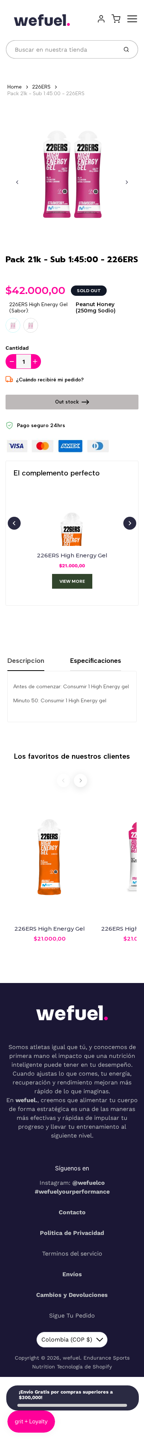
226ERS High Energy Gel (72, 555)
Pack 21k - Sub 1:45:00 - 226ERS (46, 93)
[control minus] (11, 361)
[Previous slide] (17, 182)
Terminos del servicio (72, 1253)
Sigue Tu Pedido (72, 1315)
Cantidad (17, 348)
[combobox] (61, 49)
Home (14, 87)
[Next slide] (126, 182)
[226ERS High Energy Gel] (72, 518)
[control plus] (36, 361)
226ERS (41, 87)
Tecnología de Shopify (84, 1367)
